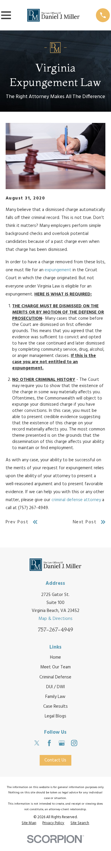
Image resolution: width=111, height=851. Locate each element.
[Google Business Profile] (62, 743)
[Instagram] (74, 743)
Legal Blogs (55, 716)
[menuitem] (29, 823)
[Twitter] (37, 743)
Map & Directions (55, 618)
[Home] (53, 15)
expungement (58, 270)
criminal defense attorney (76, 500)
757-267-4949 (55, 629)
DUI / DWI (55, 687)
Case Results (55, 706)
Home (55, 657)
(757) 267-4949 (33, 507)
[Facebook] (49, 743)
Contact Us (55, 760)
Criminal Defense (55, 677)
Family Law (55, 696)
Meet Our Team (55, 667)
